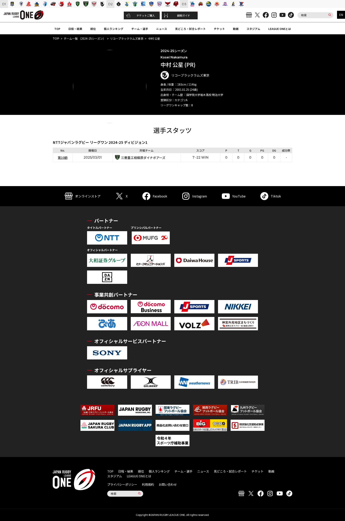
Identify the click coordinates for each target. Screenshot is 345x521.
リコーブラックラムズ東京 (126, 38)
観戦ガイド (183, 15)
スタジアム (253, 29)
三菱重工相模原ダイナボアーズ (143, 157)
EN (341, 15)
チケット (219, 29)
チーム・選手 (139, 29)
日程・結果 (75, 29)
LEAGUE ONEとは (279, 29)
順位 (93, 29)
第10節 (63, 157)
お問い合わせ (168, 484)
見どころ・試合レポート (190, 29)
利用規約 (148, 484)
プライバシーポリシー (122, 484)
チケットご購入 (146, 15)
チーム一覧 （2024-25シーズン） (85, 38)
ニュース (161, 29)
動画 (236, 29)
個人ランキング (113, 29)
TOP (57, 29)
